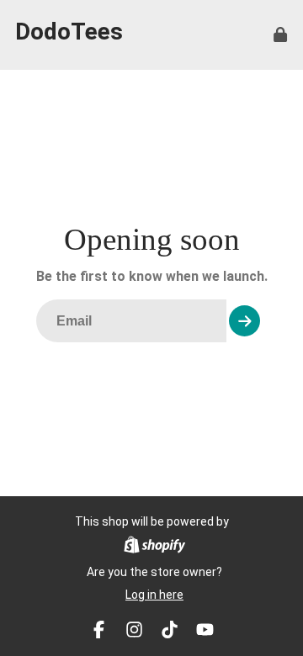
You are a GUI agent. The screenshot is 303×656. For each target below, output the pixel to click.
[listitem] (99, 629)
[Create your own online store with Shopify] (154, 547)
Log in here (154, 594)
